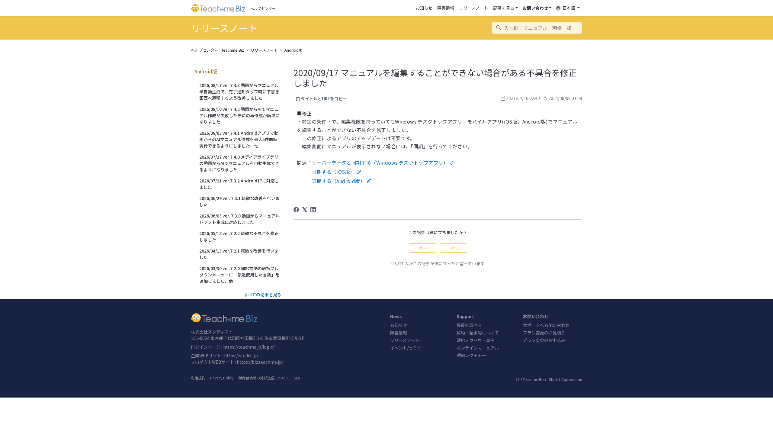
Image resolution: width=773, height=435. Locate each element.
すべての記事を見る (262, 295)
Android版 (293, 50)
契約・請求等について (478, 333)
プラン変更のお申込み (544, 340)
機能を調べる (469, 325)
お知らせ (423, 8)
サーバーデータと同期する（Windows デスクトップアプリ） (380, 162)
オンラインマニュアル (478, 348)
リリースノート (473, 8)
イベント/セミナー (407, 348)
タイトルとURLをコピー (324, 98)
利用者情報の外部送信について (263, 378)
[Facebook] (296, 209)
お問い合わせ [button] (535, 8)
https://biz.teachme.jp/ (260, 362)
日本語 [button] (569, 8)
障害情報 (445, 8)
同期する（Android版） (338, 181)
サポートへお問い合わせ (546, 325)
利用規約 (198, 378)
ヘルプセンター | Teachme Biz (217, 50)
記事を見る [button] (503, 8)
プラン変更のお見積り (544, 333)
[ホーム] (287, 317)
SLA (297, 378)
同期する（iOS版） (333, 171)
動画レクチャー (471, 355)
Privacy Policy (221, 378)
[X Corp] (304, 209)
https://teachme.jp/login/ (249, 347)
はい (422, 247)
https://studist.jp (241, 356)
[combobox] (537, 28)
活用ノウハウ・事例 (476, 340)
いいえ (453, 247)
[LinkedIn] (313, 209)
